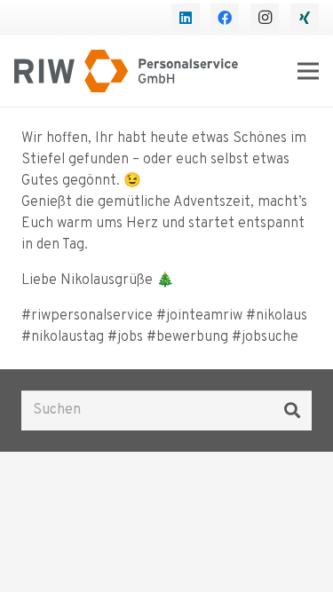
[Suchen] (292, 410)
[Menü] (308, 71)
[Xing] (304, 18)
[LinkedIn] (185, 18)
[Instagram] (264, 18)
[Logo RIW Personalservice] (126, 71)
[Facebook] (224, 18)
